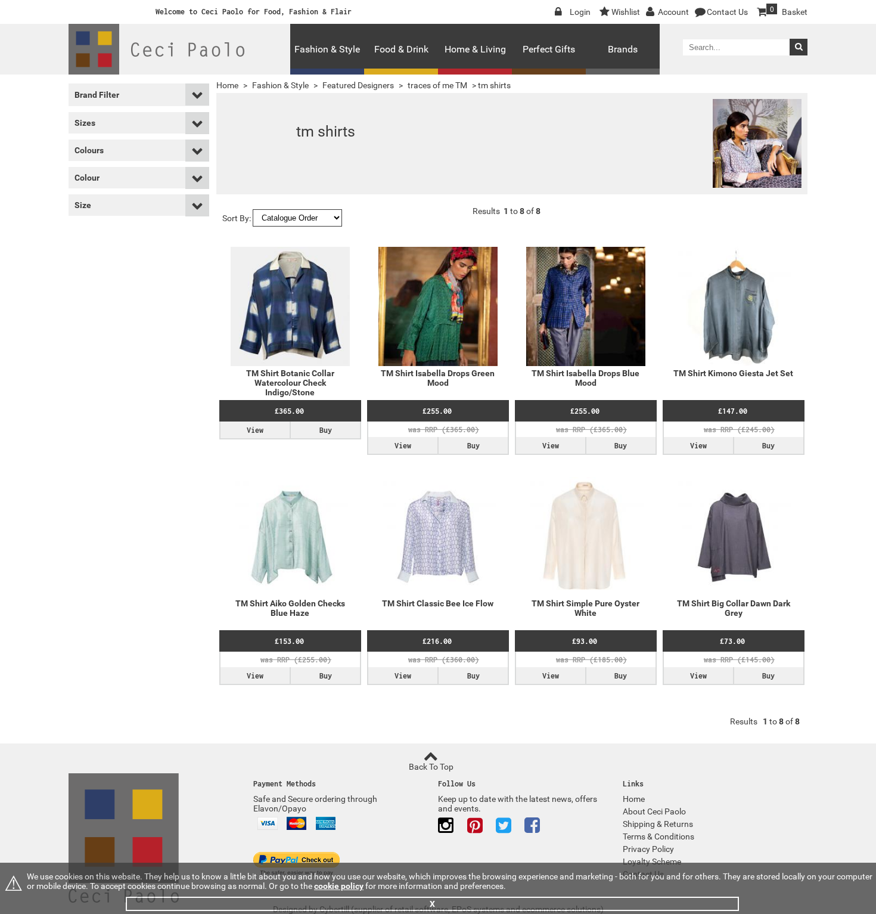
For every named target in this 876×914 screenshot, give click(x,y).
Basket (788, 11)
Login (580, 12)
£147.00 (732, 411)
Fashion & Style (327, 49)
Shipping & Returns (658, 824)
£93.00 (584, 641)
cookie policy (339, 886)
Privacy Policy (648, 849)
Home (227, 85)
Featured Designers (358, 85)
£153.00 (289, 641)
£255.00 (437, 411)
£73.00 (732, 641)
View (255, 430)
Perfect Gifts (549, 49)
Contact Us (727, 12)
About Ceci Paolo (654, 811)
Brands (623, 49)
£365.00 (289, 411)
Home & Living (475, 49)
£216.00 (437, 641)
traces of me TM (437, 85)
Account (673, 12)
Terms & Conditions (658, 836)
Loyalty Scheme (652, 861)
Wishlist (625, 12)
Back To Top (431, 767)
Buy (325, 430)
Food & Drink (401, 49)
